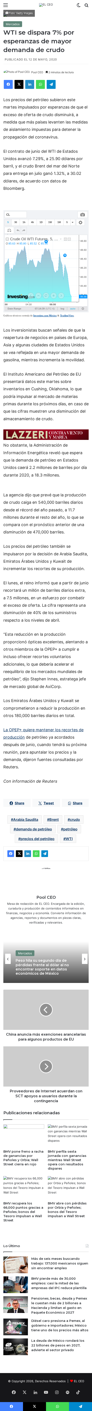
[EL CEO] (46, 5)
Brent (54, 819)
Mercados (13, 24)
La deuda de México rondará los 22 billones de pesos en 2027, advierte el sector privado (57, 1345)
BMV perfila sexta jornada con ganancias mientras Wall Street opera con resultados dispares (67, 1160)
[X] (19, 84)
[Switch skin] (78, 7)
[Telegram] (51, 84)
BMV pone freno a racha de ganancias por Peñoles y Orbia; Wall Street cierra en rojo (23, 1158)
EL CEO (79, 1381)
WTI (69, 838)
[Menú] (5, 7)
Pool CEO (37, 72)
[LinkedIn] (29, 84)
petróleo (70, 829)
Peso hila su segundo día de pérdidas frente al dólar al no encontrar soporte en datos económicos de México (42, 967)
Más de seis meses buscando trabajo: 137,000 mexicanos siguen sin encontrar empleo (59, 1263)
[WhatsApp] (40, 84)
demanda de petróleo (34, 829)
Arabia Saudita (25, 819)
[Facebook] (8, 84)
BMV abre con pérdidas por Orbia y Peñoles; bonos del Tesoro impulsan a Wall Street (67, 1209)
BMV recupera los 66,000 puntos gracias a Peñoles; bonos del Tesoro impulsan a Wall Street (23, 1211)
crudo (75, 819)
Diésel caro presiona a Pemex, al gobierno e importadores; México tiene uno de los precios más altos (59, 1325)
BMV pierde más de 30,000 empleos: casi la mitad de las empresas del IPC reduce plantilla (59, 1283)
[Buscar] (86, 7)
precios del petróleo (37, 838)
